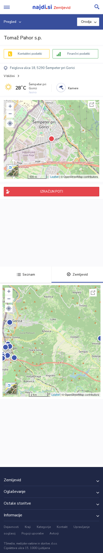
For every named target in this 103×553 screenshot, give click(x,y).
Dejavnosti (11, 527)
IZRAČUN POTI (51, 191)
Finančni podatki (78, 54)
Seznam (28, 274)
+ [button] (10, 106)
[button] (10, 123)
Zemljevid (80, 274)
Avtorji (54, 533)
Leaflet (54, 177)
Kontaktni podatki (30, 54)
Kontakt (62, 527)
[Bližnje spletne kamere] (61, 87)
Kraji (28, 527)
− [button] (10, 114)
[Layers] (12, 170)
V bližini (9, 76)
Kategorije (44, 527)
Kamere (73, 88)
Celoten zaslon (92, 104)
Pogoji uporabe (33, 533)
